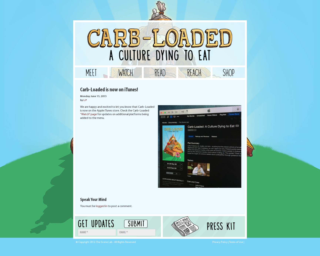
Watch (125, 72)
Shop (229, 72)
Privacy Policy (220, 242)
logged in (101, 206)
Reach (194, 72)
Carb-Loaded (112, 31)
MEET (91, 72)
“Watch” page (88, 114)
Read (160, 72)
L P (85, 100)
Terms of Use (236, 242)
